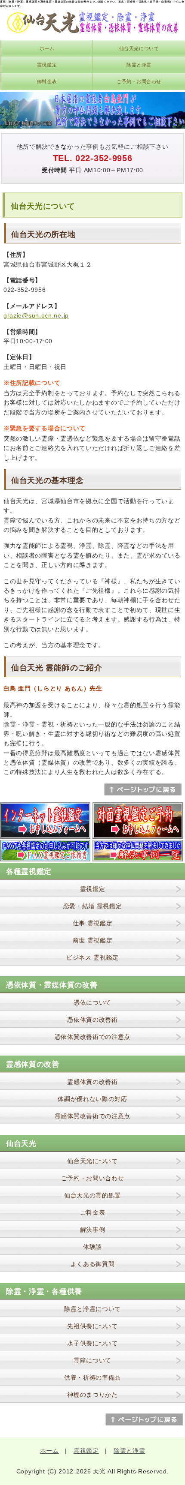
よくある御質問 (93, 1263)
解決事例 (92, 1229)
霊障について (92, 1360)
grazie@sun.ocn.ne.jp (36, 315)
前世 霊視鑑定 (93, 940)
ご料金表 (92, 1212)
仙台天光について (139, 48)
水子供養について (92, 1343)
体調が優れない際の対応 (92, 1098)
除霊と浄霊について (92, 1308)
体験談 (92, 1246)
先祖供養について (92, 1326)
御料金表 (47, 81)
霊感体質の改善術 (92, 1081)
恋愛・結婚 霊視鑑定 (92, 906)
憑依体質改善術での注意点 (92, 1036)
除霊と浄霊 (138, 64)
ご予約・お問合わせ (139, 81)
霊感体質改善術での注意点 (92, 1116)
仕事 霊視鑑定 (93, 923)
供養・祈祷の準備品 (92, 1377)
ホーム (47, 48)
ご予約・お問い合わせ (92, 1178)
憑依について (92, 1002)
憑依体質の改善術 (92, 1019)
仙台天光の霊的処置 (92, 1195)
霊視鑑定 (47, 64)
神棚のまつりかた (92, 1394)
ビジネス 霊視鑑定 (92, 957)
